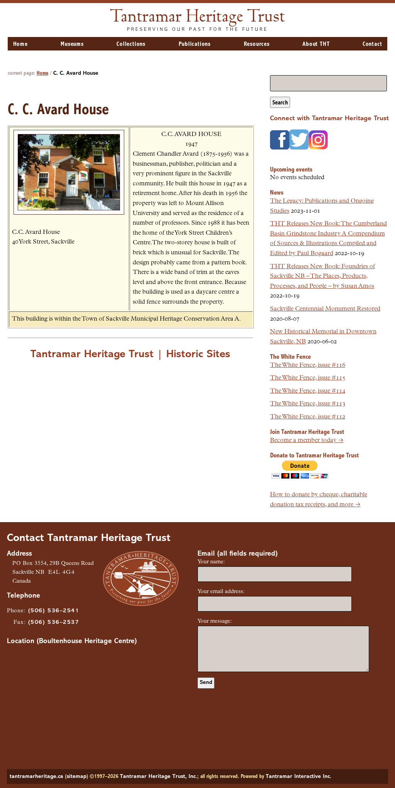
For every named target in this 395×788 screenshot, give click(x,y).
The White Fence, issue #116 (307, 365)
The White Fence (290, 357)
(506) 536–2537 (53, 622)
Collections (130, 44)
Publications (195, 44)
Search (280, 103)
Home (20, 44)
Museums (72, 44)
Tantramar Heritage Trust (197, 17)
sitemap (76, 777)
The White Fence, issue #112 (307, 417)
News (277, 193)
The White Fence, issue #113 (307, 404)
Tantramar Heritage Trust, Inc (158, 777)
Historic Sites (198, 354)
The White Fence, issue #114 (307, 391)
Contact (372, 44)
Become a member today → (307, 440)
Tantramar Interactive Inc (298, 777)
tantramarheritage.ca (36, 777)
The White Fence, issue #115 (307, 378)
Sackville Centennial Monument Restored (325, 309)
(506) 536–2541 (53, 611)
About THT (315, 44)
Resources (257, 44)
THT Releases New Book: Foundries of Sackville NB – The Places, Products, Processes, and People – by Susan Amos (322, 276)
